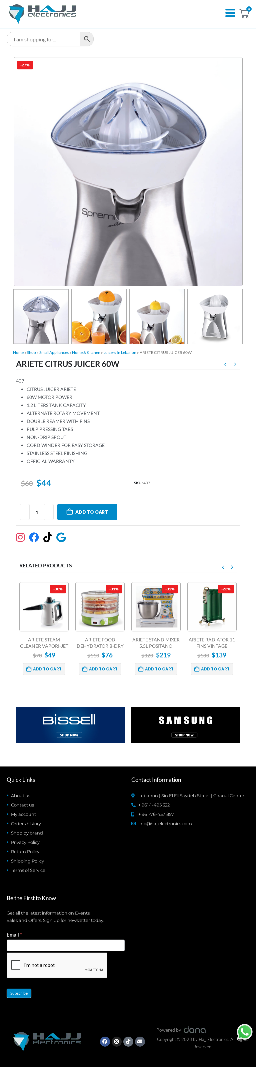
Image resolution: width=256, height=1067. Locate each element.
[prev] (225, 365)
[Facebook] (105, 1042)
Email (14, 935)
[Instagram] (117, 1042)
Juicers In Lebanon (120, 352)
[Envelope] (140, 1042)
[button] (21, 172)
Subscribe (19, 993)
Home (18, 352)
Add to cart (91, 512)
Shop (31, 352)
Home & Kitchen (86, 352)
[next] (235, 365)
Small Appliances (54, 352)
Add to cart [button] (47, 669)
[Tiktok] (128, 1042)
